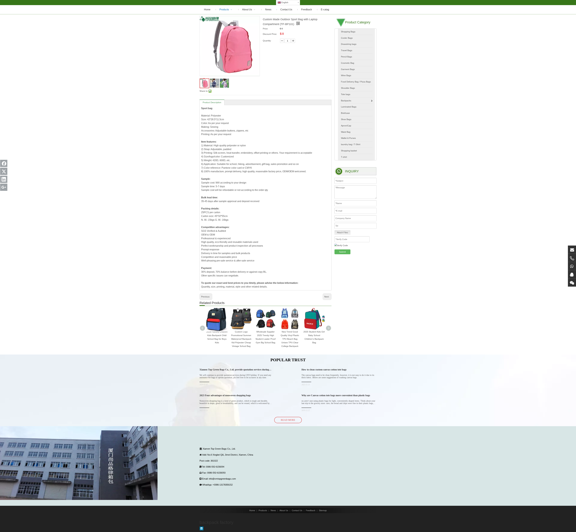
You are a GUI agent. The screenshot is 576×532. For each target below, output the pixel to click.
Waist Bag (345, 132)
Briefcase (345, 113)
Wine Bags (346, 75)
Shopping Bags (348, 31)
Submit (342, 252)
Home (252, 510)
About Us (283, 510)
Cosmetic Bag (347, 63)
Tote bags (345, 94)
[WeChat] (572, 282)
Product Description (212, 102)
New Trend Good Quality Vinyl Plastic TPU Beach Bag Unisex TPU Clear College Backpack (290, 339)
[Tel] (572, 258)
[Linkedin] (201, 528)
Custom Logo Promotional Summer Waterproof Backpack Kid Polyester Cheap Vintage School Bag (241, 339)
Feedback (310, 510)
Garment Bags (348, 69)
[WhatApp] (572, 266)
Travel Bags (346, 50)
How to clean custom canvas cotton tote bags (324, 369)
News (273, 510)
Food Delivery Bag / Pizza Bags (356, 81)
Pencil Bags (346, 56)
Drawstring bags (348, 44)
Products (263, 510)
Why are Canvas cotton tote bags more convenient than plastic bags (336, 395)
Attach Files (342, 232)
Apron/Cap (346, 125)
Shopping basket (349, 150)
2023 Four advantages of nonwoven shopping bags (225, 395)
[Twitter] (3, 171)
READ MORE (288, 420)
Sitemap (323, 510)
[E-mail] (572, 249)
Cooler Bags (347, 38)
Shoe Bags (346, 119)
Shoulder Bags (348, 88)
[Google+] (3, 187)
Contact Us (297, 510)
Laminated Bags (348, 107)
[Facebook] (3, 163)
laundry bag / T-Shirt (350, 144)
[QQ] (572, 274)
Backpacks (346, 100)
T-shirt (344, 157)
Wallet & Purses (348, 138)
